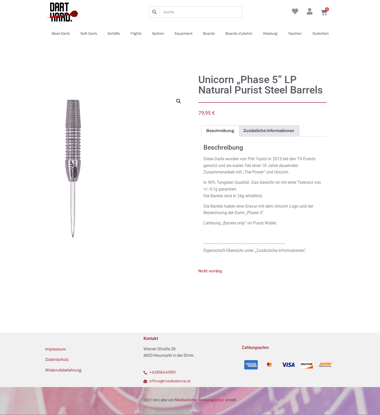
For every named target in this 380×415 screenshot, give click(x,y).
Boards (209, 33)
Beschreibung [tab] (220, 130)
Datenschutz (57, 359)
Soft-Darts (88, 33)
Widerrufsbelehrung (63, 370)
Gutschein (320, 33)
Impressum (55, 349)
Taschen (295, 33)
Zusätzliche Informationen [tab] (268, 130)
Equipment (183, 33)
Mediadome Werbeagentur (200, 400)
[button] (178, 101)
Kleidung (270, 33)
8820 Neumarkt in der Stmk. (168, 355)
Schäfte (114, 33)
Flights (136, 33)
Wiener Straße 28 (159, 349)
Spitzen (158, 33)
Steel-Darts (60, 33)
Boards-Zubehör (239, 33)
